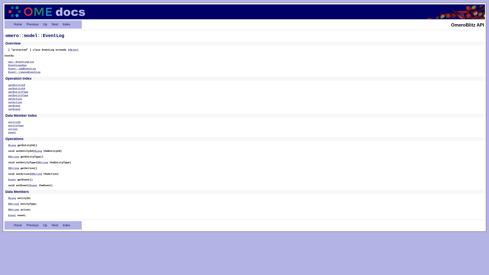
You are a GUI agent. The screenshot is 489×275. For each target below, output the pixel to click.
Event (12, 179)
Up (45, 24)
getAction (15, 98)
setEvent (14, 109)
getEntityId (16, 85)
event (12, 132)
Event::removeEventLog (24, 72)
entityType (15, 125)
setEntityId (16, 88)
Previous (33, 24)
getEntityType (18, 92)
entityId (14, 122)
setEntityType (18, 95)
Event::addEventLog (22, 68)
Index (66, 24)
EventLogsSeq (17, 65)
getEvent (14, 105)
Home (18, 24)
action (12, 129)
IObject (73, 49)
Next (55, 24)
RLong (12, 145)
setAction (15, 102)
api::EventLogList (21, 61)
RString (13, 156)
